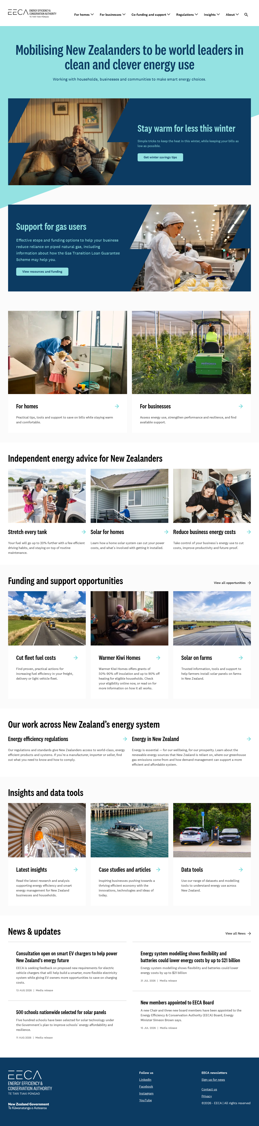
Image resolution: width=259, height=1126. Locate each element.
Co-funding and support (149, 15)
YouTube (145, 1100)
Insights (210, 15)
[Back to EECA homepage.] (30, 1082)
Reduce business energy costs (204, 532)
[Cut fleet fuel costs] (47, 618)
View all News (235, 933)
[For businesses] (191, 352)
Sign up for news (213, 1080)
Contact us (209, 1089)
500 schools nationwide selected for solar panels (61, 1012)
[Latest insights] (47, 830)
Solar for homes (107, 532)
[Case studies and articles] (129, 830)
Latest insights (31, 869)
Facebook (146, 1086)
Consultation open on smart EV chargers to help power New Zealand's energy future (66, 957)
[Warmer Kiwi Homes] (129, 618)
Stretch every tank (27, 532)
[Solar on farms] (212, 618)
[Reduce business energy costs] (212, 496)
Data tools (192, 869)
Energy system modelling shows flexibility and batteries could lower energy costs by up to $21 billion (190, 957)
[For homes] (67, 352)
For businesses (110, 15)
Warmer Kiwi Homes (119, 658)
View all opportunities (230, 583)
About (230, 15)
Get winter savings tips (160, 157)
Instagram (146, 1093)
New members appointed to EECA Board (177, 1002)
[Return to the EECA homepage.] (32, 13)
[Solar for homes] (129, 496)
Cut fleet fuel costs (36, 658)
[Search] (246, 14)
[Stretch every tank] (47, 496)
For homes (82, 15)
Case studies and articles (125, 869)
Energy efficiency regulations (38, 739)
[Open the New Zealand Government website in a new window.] (30, 1106)
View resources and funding (42, 271)
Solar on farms (196, 658)
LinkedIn (145, 1080)
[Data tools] (212, 830)
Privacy (207, 1096)
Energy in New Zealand (155, 739)
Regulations (185, 15)
